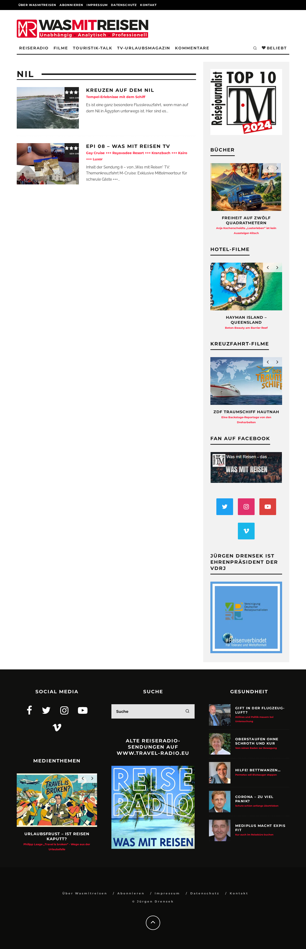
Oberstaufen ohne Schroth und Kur (256, 743)
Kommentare (192, 48)
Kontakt (148, 5)
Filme (61, 48)
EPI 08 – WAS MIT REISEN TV (136, 152)
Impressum (97, 5)
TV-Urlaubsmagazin (143, 48)
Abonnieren (71, 5)
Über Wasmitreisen (37, 5)
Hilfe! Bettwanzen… (258, 772)
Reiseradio (34, 48)
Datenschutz (124, 5)
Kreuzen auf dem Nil (120, 93)
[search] (187, 711)
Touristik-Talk (92, 48)
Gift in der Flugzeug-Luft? (259, 714)
